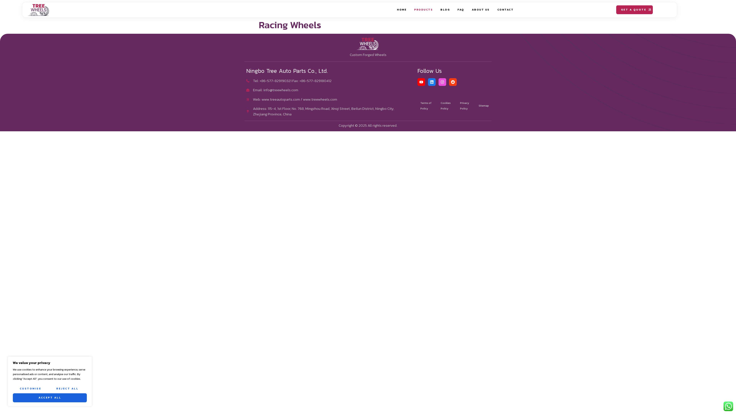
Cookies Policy (446, 106)
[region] (50, 381)
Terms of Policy (425, 106)
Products (423, 10)
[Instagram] (442, 82)
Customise (30, 389)
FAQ (461, 10)
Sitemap (484, 106)
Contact (505, 10)
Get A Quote (633, 10)
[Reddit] (453, 82)
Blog (445, 10)
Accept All (50, 398)
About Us (481, 10)
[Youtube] (421, 82)
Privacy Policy (464, 106)
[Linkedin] (432, 82)
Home (402, 10)
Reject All (67, 389)
